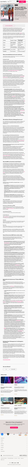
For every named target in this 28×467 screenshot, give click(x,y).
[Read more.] (7, 380)
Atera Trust (15, 458)
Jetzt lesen (2, 414)
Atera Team (22, 388)
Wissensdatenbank (20, 330)
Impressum (22, 458)
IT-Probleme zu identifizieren (10, 208)
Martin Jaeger (8, 389)
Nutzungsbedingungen (11, 458)
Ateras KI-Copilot (18, 320)
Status (19, 458)
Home (1, 3)
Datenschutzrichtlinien (4, 458)
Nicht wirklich (13, 369)
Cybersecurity (19, 405)
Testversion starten (14, 427)
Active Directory (22, 110)
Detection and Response (21, 140)
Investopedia (13, 96)
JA (6, 369)
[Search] (18, 1)
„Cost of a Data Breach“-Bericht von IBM (13, 70)
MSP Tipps (5, 3)
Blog (3, 3)
